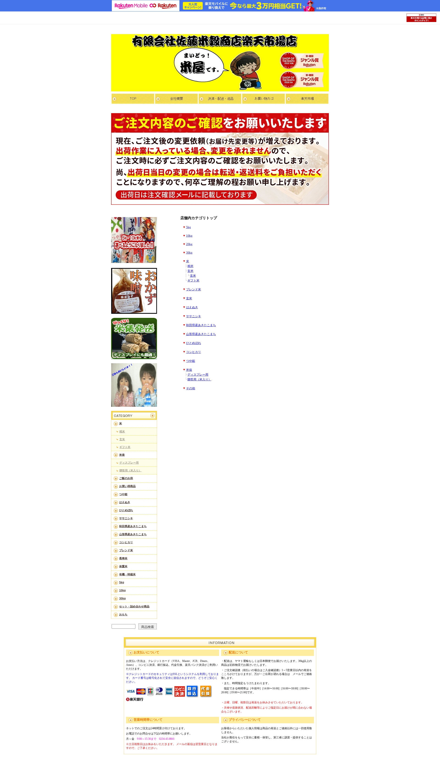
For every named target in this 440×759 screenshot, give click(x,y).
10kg (122, 590)
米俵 (122, 454)
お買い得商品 (127, 486)
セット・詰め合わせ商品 (134, 606)
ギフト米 (124, 447)
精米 (122, 431)
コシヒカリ (126, 542)
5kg (121, 582)
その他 (190, 388)
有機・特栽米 (127, 574)
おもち (123, 614)
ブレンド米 (126, 550)
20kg (189, 244)
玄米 (122, 439)
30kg (122, 598)
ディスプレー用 (129, 462)
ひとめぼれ (126, 510)
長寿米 (123, 558)
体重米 (123, 566)
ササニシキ (126, 518)
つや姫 (123, 494)
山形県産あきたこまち (133, 534)
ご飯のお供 (126, 478)
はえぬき (124, 502)
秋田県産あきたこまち (133, 526)
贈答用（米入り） (130, 470)
